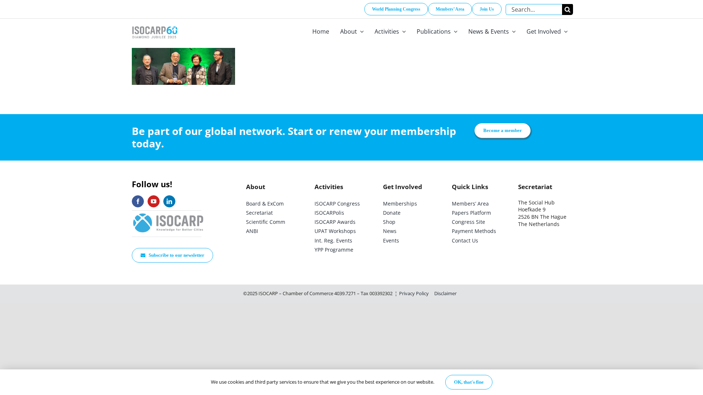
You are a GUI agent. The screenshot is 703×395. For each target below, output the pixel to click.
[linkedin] (169, 201)
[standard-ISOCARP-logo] (168, 214)
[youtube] (154, 201)
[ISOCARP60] (154, 25)
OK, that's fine (469, 382)
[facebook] (138, 201)
